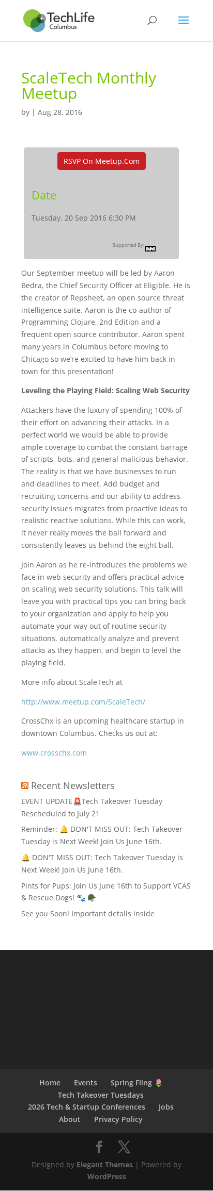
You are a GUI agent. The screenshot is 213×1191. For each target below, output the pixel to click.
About (70, 1119)
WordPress (106, 1176)
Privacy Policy (118, 1119)
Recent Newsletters (73, 785)
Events (85, 1082)
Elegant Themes (105, 1164)
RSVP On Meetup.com (102, 161)
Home (49, 1082)
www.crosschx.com (54, 753)
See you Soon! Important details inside (88, 913)
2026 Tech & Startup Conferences (86, 1107)
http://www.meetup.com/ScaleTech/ (83, 702)
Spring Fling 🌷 (137, 1082)
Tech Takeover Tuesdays (101, 1095)
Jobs (166, 1107)
